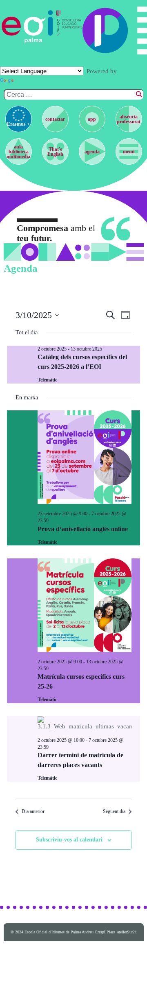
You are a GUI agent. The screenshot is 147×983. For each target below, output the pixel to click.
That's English (55, 151)
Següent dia (114, 811)
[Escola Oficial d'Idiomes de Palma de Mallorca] (27, 27)
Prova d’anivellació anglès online (83, 528)
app (92, 119)
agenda (92, 152)
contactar (55, 119)
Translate (27, 80)
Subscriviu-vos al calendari (69, 840)
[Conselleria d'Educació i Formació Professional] (67, 27)
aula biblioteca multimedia (18, 151)
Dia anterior (33, 811)
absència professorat (128, 119)
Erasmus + (18, 124)
